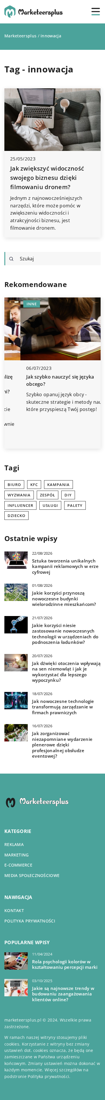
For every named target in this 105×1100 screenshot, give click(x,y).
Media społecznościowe (32, 875)
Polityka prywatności (29, 921)
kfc (34, 484)
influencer (20, 505)
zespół (47, 495)
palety (75, 505)
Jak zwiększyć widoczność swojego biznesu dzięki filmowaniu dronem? (47, 178)
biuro (14, 484)
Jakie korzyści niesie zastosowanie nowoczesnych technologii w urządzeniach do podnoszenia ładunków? (65, 634)
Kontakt (14, 910)
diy (68, 495)
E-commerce (18, 865)
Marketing (16, 855)
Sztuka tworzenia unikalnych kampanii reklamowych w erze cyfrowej (65, 566)
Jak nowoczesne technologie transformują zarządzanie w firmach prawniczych (63, 707)
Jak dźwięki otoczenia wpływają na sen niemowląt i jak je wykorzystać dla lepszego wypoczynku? (66, 672)
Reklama (14, 844)
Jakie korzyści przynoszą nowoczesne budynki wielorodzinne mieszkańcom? (64, 598)
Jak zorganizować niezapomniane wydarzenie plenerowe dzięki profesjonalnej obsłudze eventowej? (62, 745)
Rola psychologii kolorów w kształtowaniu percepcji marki (65, 964)
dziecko (16, 515)
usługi (50, 505)
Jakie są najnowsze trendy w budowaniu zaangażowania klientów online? (63, 994)
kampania (58, 484)
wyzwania (19, 495)
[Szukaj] (11, 259)
